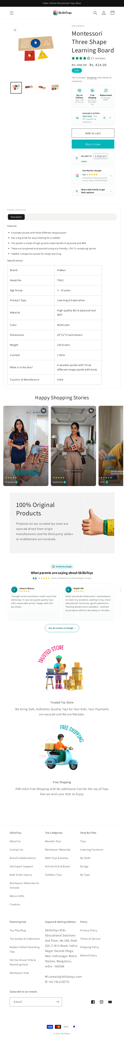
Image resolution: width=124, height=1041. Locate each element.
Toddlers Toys (53, 874)
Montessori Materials (57, 849)
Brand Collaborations (23, 858)
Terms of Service (90, 938)
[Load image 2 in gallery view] (29, 87)
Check (84, 161)
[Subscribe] (57, 1001)
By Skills (85, 858)
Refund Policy (88, 955)
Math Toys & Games (56, 858)
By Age (84, 866)
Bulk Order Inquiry (21, 874)
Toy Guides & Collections (25, 938)
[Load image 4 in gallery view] (55, 87)
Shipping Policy (89, 947)
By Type (85, 874)
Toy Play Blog (18, 930)
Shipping (92, 77)
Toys (83, 841)
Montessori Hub (19, 973)
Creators (15, 904)
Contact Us (16, 849)
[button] (11, 13)
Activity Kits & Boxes (57, 866)
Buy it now (93, 144)
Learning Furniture (91, 849)
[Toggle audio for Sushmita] (91, 410)
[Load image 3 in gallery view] (42, 87)
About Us (15, 841)
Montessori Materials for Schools (24, 885)
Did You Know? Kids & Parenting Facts (23, 962)
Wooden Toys (53, 841)
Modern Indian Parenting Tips (25, 949)
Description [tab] (16, 216)
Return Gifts (17, 896)
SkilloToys (65, 1033)
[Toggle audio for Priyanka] (43, 410)
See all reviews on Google (62, 628)
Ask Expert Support (21, 866)
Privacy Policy (88, 930)
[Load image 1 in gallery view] (16, 87)
